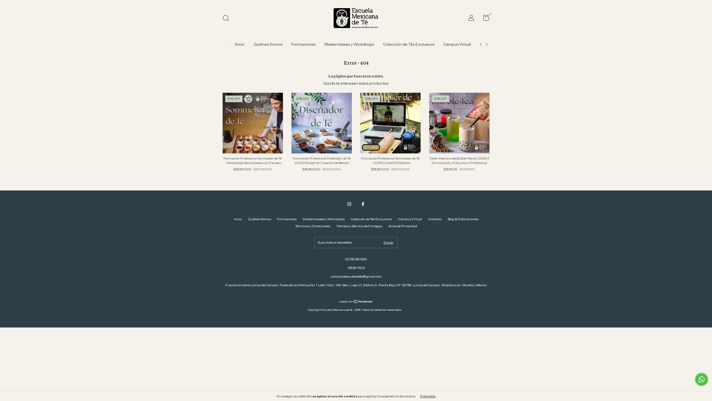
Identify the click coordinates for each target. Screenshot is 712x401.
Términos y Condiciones (312, 226)
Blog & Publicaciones (463, 219)
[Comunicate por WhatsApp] (701, 379)
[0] (484, 19)
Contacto (435, 219)
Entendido (428, 396)
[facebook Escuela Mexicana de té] (363, 204)
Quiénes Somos (268, 44)
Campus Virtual (457, 44)
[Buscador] (227, 19)
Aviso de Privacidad (402, 226)
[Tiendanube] (356, 302)
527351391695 (356, 259)
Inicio (239, 44)
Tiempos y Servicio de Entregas (359, 226)
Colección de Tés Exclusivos (408, 44)
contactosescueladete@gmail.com (356, 276)
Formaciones (303, 44)
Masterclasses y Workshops (349, 44)
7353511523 (356, 268)
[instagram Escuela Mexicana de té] (349, 204)
